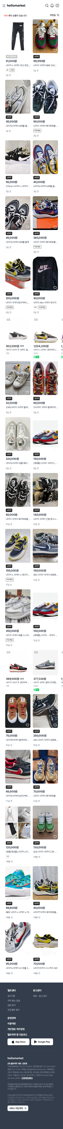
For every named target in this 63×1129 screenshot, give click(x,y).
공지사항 (11, 996)
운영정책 (11, 1018)
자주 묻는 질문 (13, 1000)
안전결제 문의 (13, 1009)
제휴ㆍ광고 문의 (40, 996)
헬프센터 (11, 990)
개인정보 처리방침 (16, 1029)
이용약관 (11, 1023)
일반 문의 (11, 1005)
